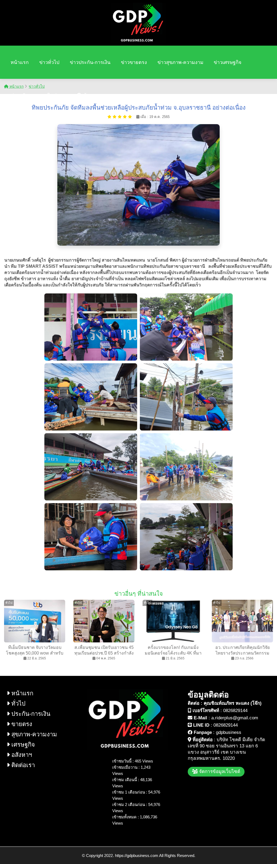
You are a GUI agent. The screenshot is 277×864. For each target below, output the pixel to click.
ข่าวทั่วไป (49, 62)
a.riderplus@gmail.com (234, 717)
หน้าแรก (20, 62)
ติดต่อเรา (57, 95)
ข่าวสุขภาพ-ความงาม (180, 62)
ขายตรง (21, 724)
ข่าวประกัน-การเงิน (90, 62)
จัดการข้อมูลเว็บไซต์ (219, 771)
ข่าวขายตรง (134, 62)
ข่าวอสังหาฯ (23, 95)
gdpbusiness (228, 732)
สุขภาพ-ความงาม (33, 734)
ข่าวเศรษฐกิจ (228, 62)
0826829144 (235, 710)
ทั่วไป (17, 703)
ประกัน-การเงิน (30, 713)
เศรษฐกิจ (22, 744)
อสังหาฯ (21, 754)
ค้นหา (89, 95)
